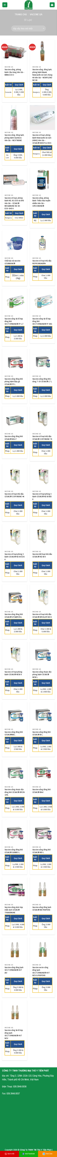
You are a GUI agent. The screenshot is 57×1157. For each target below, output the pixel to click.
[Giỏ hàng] (52, 4)
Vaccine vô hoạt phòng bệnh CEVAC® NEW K (13, 673)
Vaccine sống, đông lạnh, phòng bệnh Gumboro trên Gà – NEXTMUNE (14, 138)
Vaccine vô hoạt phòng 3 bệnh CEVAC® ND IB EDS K (15, 557)
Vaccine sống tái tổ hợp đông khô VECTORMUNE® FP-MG (42, 321)
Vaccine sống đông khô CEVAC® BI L (41, 733)
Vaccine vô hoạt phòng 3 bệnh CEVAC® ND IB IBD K (42, 497)
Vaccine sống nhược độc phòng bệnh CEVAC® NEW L (42, 675)
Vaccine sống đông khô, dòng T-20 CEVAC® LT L (42, 380)
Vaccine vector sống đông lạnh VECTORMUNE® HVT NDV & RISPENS (41, 971)
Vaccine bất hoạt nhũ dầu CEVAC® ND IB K (42, 555)
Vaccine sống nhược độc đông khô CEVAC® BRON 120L (15, 792)
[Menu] (4, 4)
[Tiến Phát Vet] (28, 5)
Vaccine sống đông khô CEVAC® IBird (41, 790)
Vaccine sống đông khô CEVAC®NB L (14, 733)
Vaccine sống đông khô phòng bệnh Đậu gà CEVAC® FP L (14, 382)
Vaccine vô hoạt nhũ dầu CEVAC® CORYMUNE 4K (14, 495)
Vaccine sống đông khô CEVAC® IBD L (41, 851)
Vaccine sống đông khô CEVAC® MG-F (14, 437)
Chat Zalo (49, 1153)
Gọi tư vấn (10, 1153)
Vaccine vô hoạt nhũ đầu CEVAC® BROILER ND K (42, 615)
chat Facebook (30, 1153)
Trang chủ (21, 14)
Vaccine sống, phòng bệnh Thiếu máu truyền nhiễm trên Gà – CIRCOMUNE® (41, 202)
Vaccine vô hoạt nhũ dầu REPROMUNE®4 (41, 262)
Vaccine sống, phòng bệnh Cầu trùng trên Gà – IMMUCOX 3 (14, 72)
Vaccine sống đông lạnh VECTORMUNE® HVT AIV (14, 970)
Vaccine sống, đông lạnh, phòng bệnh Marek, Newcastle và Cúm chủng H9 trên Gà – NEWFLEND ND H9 (42, 75)
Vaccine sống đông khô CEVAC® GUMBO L (14, 851)
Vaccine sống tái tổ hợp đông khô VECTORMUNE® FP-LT (14, 321)
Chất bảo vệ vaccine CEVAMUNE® (12, 262)
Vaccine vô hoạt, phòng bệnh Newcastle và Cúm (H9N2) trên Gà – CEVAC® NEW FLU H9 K (41, 139)
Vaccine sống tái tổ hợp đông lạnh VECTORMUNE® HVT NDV (14, 1034)
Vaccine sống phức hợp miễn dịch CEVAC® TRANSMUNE (14, 910)
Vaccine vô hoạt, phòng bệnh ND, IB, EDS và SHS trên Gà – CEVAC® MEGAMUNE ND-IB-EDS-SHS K (14, 203)
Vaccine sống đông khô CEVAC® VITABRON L (14, 615)
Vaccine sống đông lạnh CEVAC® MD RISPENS (41, 908)
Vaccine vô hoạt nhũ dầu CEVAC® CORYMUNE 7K (42, 437)
